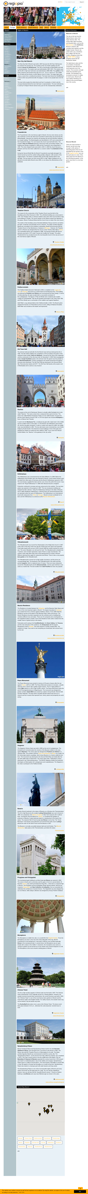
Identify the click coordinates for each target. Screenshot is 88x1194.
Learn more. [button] (22, 1192)
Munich (6, 30)
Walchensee (69, 45)
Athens (40, 816)
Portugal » (7, 99)
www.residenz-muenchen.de (55, 638)
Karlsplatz (61, 437)
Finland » (7, 83)
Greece (25, 883)
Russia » (6, 101)
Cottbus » (7, 49)
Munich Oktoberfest (49, 496)
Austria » (6, 94)
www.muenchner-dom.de (56, 170)
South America (33, 27)
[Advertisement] (41, 1164)
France (24, 685)
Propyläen (27, 1142)
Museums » (7, 34)
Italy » (6, 89)
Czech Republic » (9, 107)
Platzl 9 (62, 502)
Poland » (6, 97)
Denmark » (7, 79)
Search (82, 2)
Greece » (7, 86)
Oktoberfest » (8, 39)
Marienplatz (60, 91)
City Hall (43, 1142)
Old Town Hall (35, 1142)
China (34, 495)
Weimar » (7, 72)
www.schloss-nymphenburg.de (55, 1082)
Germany (59, 610)
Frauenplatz (60, 167)
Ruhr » (6, 69)
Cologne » (7, 61)
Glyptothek (26, 887)
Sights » (6, 33)
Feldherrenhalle (38, 1138)
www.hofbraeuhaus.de (57, 505)
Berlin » (6, 46)
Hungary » (7, 109)
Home (6, 27)
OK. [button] (80, 1191)
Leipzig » (6, 63)
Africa (46, 27)
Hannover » (7, 59)
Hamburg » (7, 58)
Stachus (20, 1142)
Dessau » (7, 51)
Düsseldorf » (7, 54)
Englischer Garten (58, 953)
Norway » (7, 96)
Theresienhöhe (59, 830)
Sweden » (7, 102)
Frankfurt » (7, 56)
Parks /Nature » (8, 36)
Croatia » (6, 91)
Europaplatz (60, 702)
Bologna (47, 228)
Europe (12, 27)
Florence (25, 291)
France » (6, 84)
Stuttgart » (7, 71)
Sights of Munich (23, 30)
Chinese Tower (28, 1138)
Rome (61, 229)
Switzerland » (8, 104)
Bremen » (7, 48)
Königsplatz (60, 896)
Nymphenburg (22, 1146)
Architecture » (8, 37)
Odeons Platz (60, 312)
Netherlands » (8, 92)
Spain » (6, 106)
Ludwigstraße (60, 769)
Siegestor (30, 1146)
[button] (39, 1115)
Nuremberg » (8, 66)
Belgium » (7, 78)
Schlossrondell (59, 1079)
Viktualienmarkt (59, 572)
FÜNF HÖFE (71, 57)
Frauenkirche (47, 1138)
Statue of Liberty (37, 814)
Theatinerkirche (38, 1146)
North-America (21, 27)
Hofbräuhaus (51, 1142)
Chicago (40, 495)
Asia (41, 27)
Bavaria (20, 1138)
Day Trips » (7, 41)
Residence (58, 1142)
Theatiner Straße (59, 242)
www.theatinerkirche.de (57, 245)
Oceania (53, 27)
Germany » (7, 81)
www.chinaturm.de (58, 1015)
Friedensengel (56, 1138)
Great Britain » (8, 88)
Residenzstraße (59, 635)
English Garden (53, 938)
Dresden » (7, 53)
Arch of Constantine (44, 753)
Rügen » (6, 67)
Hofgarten (42, 608)
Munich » (6, 64)
